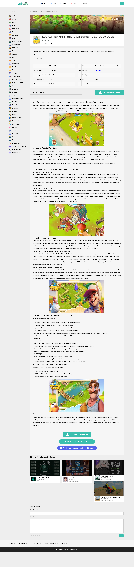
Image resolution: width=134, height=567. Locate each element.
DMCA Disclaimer (51, 543)
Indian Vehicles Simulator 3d (110, 497)
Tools (13, 140)
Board (14, 51)
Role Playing (15, 28)
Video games (16, 44)
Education (15, 105)
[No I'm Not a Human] (45, 468)
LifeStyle (15, 127)
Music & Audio (16, 143)
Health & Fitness (17, 102)
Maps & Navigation (17, 82)
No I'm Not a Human (43, 477)
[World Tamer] (77, 468)
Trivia (13, 95)
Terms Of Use (36, 543)
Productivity (15, 121)
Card (13, 25)
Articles (64, 3)
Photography (16, 152)
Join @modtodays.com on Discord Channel (78, 448)
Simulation (15, 63)
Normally (15, 47)
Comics (14, 111)
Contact (14, 86)
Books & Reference (17, 98)
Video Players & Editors (19, 146)
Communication (17, 137)
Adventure (15, 35)
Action (14, 16)
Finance (14, 114)
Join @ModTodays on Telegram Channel (77, 441)
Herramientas (16, 70)
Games (44, 3)
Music (14, 57)
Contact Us (64, 543)
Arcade (14, 38)
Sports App (15, 108)
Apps (54, 3)
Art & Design (16, 124)
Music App (15, 89)
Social (14, 130)
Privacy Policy (23, 543)
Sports (14, 60)
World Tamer (73, 478)
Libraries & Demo (17, 79)
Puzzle (14, 67)
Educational (15, 32)
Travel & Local (16, 76)
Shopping (15, 92)
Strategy (14, 54)
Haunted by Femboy (107, 476)
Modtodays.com (59, 367)
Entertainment (16, 149)
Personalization (16, 117)
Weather (14, 73)
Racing (14, 22)
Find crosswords (17, 41)
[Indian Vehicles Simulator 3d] (109, 488)
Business (15, 133)
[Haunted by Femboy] (109, 467)
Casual (14, 19)
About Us (12, 543)
